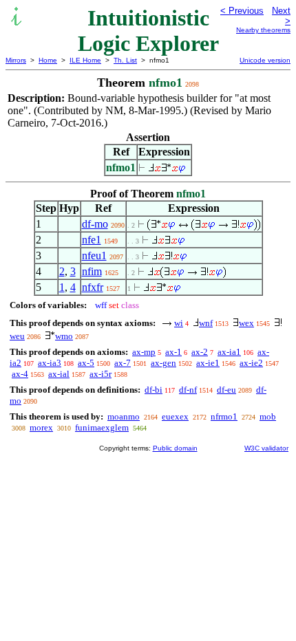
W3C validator (266, 448)
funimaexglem (102, 427)
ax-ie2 (251, 363)
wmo (64, 336)
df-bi (153, 389)
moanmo (123, 416)
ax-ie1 (208, 363)
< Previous (242, 11)
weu (17, 336)
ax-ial (59, 374)
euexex (175, 416)
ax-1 (173, 352)
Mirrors (16, 60)
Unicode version (265, 60)
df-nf (188, 389)
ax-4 (20, 374)
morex (41, 427)
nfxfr (92, 287)
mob (268, 416)
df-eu (226, 389)
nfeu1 (94, 255)
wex (246, 323)
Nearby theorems (263, 30)
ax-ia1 (229, 352)
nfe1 (91, 240)
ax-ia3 (49, 363)
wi (178, 323)
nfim (92, 271)
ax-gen (163, 363)
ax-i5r (100, 374)
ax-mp (144, 352)
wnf (206, 323)
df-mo (95, 224)
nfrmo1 (224, 416)
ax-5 (86, 363)
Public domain (175, 448)
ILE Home (85, 60)
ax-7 (122, 363)
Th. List (125, 60)
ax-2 (199, 352)
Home (48, 60)
